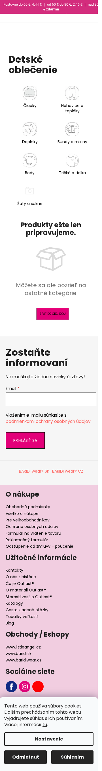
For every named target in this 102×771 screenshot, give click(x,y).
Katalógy (14, 603)
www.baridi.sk (18, 653)
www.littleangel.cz (23, 647)
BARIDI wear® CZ (67, 471)
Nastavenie (49, 739)
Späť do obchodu (52, 314)
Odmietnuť (25, 757)
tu (44, 724)
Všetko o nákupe (22, 513)
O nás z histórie (21, 577)
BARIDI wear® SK (34, 471)
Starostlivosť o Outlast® (29, 597)
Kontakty (14, 570)
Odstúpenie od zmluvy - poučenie (39, 546)
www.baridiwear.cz (24, 660)
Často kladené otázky (27, 610)
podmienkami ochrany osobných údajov (48, 421)
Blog (10, 623)
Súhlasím (72, 757)
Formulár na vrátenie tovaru (33, 533)
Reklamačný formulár (27, 540)
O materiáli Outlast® (26, 590)
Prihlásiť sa (25, 440)
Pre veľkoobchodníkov (28, 520)
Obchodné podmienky (28, 507)
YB (38, 686)
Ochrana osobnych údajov (32, 526)
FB (11, 686)
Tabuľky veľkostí (22, 616)
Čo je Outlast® (20, 583)
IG (24, 686)
